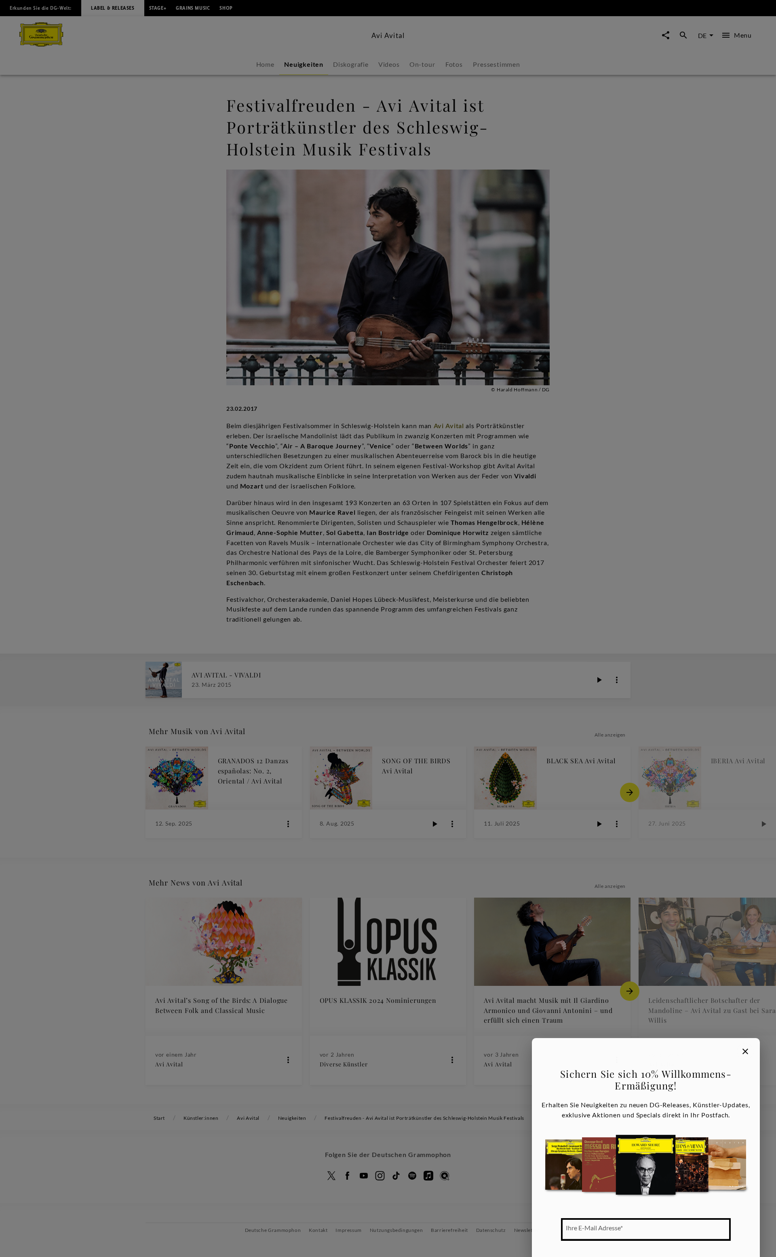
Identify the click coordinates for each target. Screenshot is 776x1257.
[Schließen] (745, 1051)
